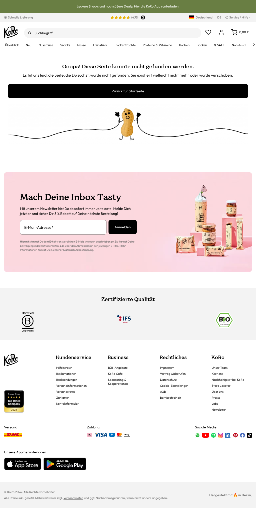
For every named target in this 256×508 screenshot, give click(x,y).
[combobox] (112, 33)
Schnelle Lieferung (20, 17)
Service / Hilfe (238, 17)
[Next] (254, 45)
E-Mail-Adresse (39, 227)
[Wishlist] (208, 32)
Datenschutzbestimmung (78, 250)
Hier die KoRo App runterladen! (156, 6)
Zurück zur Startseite (128, 91)
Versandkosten (73, 498)
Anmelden (122, 227)
